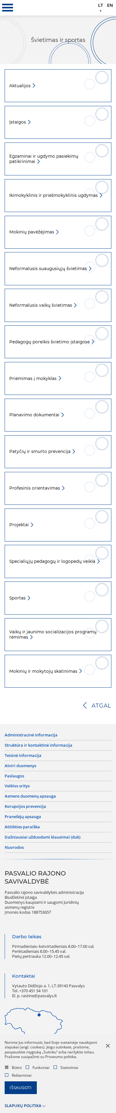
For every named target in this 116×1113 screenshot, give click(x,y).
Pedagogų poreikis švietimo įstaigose (50, 341)
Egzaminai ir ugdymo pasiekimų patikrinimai (43, 159)
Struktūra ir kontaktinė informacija (38, 745)
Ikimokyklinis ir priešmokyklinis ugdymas (54, 195)
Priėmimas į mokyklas (33, 378)
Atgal (101, 705)
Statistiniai (69, 1067)
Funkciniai (40, 1067)
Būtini (17, 1067)
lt (100, 5)
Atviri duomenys (20, 765)
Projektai (19, 524)
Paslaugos (14, 776)
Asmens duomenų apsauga (30, 796)
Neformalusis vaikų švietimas (41, 305)
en (110, 5)
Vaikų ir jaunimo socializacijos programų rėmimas (53, 634)
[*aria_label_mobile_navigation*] (7, 8)
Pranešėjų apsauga (23, 816)
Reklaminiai (22, 1075)
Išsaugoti (21, 1087)
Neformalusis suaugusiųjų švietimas (48, 268)
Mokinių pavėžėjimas (32, 231)
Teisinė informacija (23, 755)
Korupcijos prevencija (25, 806)
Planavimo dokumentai (35, 414)
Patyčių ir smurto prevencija (40, 451)
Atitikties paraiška (22, 827)
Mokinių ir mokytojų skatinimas (44, 671)
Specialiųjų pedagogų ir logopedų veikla (53, 561)
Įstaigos (18, 122)
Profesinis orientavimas (35, 488)
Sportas (18, 597)
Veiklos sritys (17, 786)
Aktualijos (20, 85)
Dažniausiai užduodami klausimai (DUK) (42, 837)
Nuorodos (14, 847)
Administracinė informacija (31, 735)
